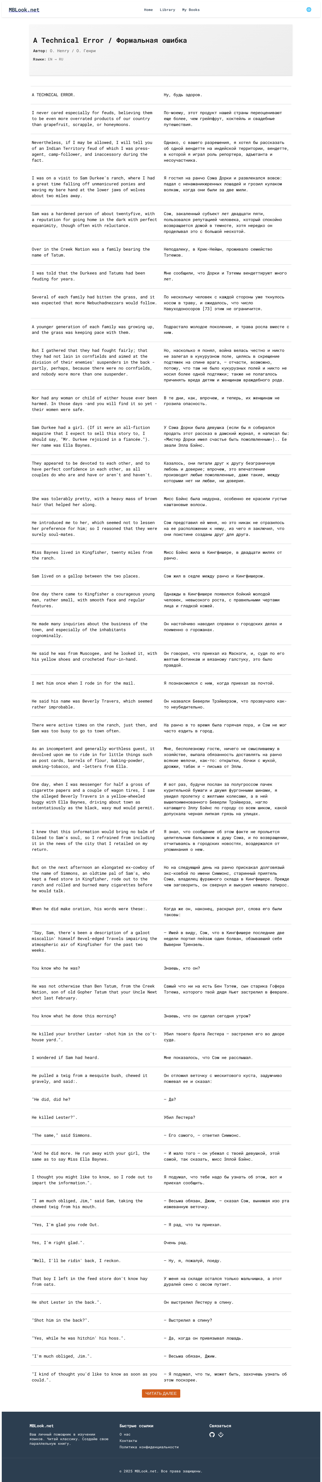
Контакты (128, 1440)
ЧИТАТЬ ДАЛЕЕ (161, 1393)
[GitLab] (220, 1435)
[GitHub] (212, 1435)
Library (167, 9)
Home (148, 9)
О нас (125, 1434)
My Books (191, 9)
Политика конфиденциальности (149, 1447)
